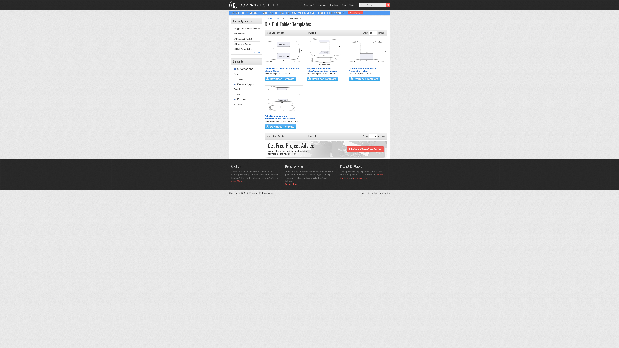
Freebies (333, 5)
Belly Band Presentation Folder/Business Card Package (322, 69)
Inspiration (322, 5)
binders (344, 178)
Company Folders (272, 18)
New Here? (309, 5)
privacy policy (382, 193)
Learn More (236, 181)
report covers (360, 178)
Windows (238, 104)
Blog (344, 5)
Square (237, 94)
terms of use (366, 193)
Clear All (257, 53)
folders (379, 174)
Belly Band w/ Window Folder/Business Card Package (280, 117)
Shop (350, 5)
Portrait (237, 74)
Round (237, 89)
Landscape (239, 79)
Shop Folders (355, 13)
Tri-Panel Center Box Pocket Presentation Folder (362, 69)
